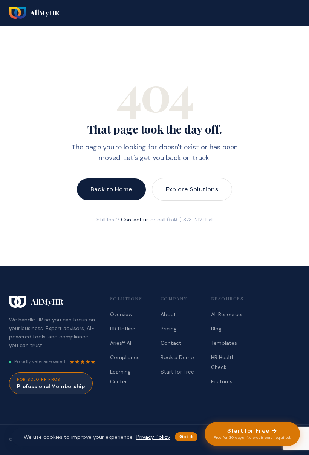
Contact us (135, 219)
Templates (224, 343)
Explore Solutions (192, 189)
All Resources (227, 314)
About (168, 314)
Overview (121, 314)
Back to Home (111, 189)
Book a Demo (177, 357)
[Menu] (296, 13)
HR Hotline (122, 328)
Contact (171, 343)
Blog (216, 328)
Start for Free (177, 371)
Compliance (125, 357)
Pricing (169, 328)
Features (222, 381)
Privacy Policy (153, 436)
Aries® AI (120, 343)
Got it (186, 436)
